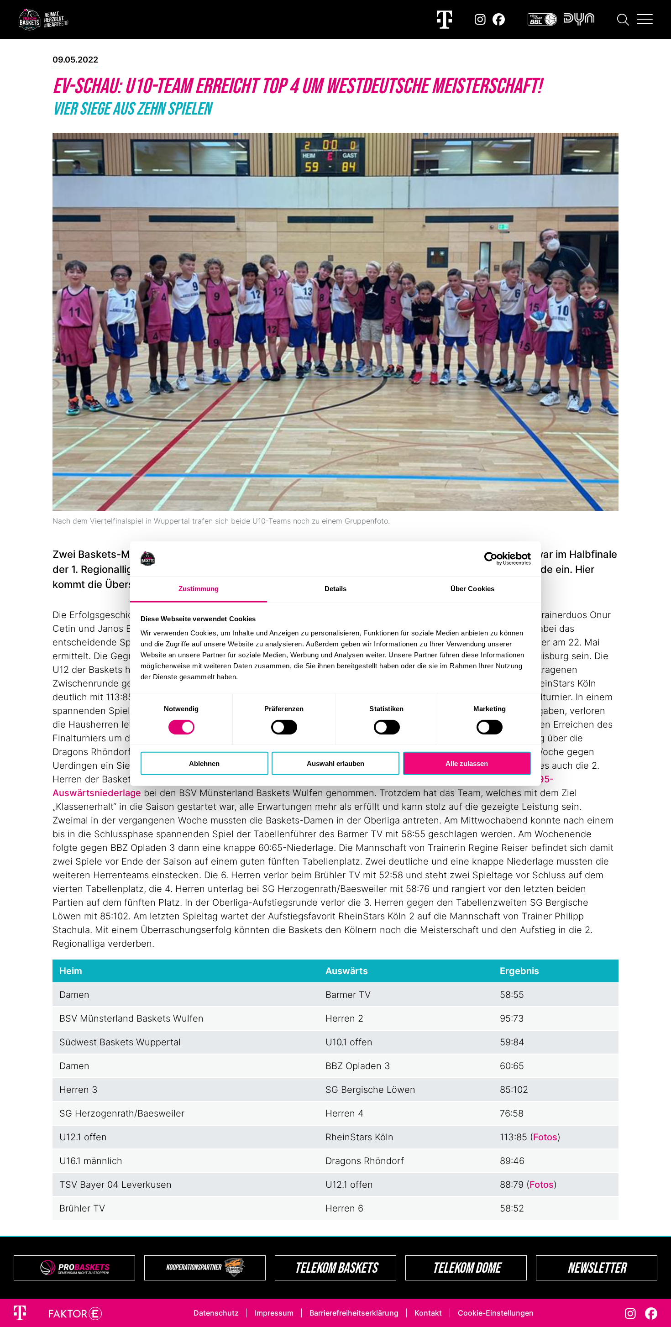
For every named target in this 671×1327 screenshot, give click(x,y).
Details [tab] (336, 589)
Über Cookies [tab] (472, 589)
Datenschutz (216, 1312)
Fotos (545, 1137)
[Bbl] (542, 19)
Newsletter (596, 1267)
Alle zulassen (467, 763)
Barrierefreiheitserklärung (353, 1312)
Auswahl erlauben (335, 763)
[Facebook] (499, 19)
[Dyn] (579, 19)
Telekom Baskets (335, 1267)
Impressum (274, 1312)
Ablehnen (204, 763)
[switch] (284, 726)
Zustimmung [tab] (198, 589)
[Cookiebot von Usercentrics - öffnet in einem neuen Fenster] (491, 559)
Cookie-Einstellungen (496, 1312)
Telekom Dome (466, 1267)
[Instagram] (480, 19)
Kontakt (428, 1312)
